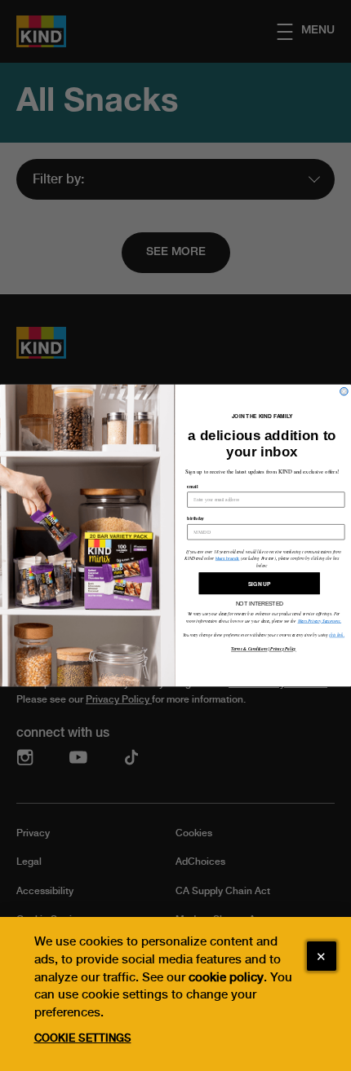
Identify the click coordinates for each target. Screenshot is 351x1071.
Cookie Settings (82, 1038)
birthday (195, 518)
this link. (336, 634)
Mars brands (227, 558)
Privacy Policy (282, 649)
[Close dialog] (344, 391)
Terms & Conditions (249, 649)
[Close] (321, 956)
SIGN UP (259, 584)
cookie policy (226, 977)
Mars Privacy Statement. (320, 621)
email (192, 486)
